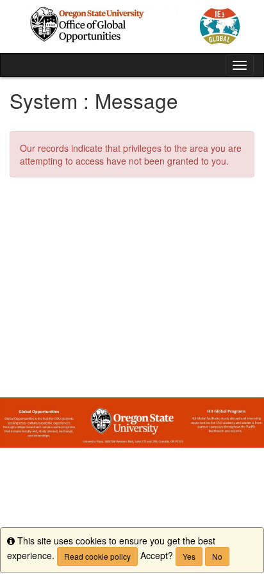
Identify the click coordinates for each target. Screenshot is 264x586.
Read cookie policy (97, 556)
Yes (189, 556)
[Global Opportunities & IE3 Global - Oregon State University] (132, 26)
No (217, 556)
